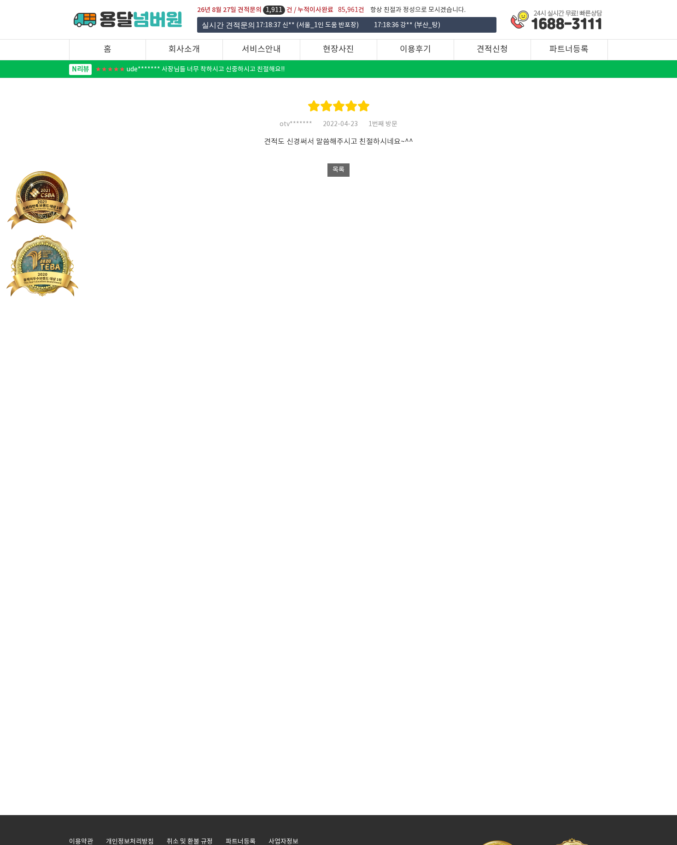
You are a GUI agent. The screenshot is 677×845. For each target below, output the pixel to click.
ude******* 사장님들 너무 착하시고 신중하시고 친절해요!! (178, 69)
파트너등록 (569, 49)
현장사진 (338, 49)
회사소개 (184, 49)
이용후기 (415, 49)
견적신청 (492, 49)
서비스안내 (261, 49)
